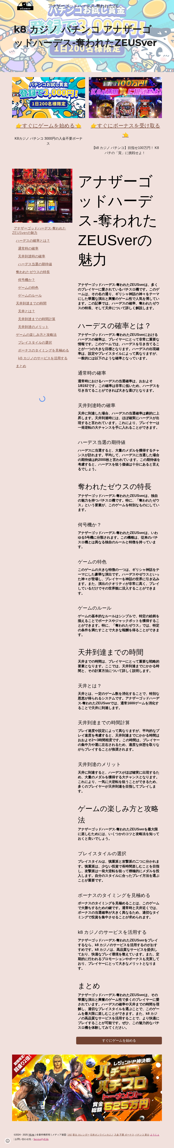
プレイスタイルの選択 (35, 343)
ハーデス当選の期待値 (35, 264)
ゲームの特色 (28, 288)
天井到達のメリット (33, 327)
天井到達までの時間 (31, 303)
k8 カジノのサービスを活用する (42, 358)
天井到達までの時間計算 (36, 319)
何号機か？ (26, 280)
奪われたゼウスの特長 (33, 272)
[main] (87, 36)
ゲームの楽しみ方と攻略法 (36, 335)
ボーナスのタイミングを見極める (43, 350)
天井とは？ (26, 311)
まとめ (21, 366)
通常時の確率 (28, 248)
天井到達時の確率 (31, 256)
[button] (8, 1141)
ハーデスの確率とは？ (33, 241)
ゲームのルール (30, 295)
